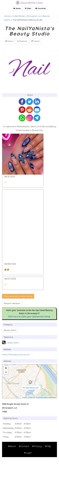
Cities (28, 8)
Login (28, 452)
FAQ (48, 446)
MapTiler (32, 397)
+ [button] (6, 368)
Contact (24, 446)
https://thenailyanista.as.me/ (16, 354)
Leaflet (24, 397)
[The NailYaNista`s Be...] (30, 382)
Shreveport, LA (34, 16)
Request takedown (12, 303)
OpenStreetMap (42, 397)
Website (36, 41)
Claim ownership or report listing (18, 296)
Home (18, 8)
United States (18, 16)
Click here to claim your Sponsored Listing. (29, 316)
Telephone (23, 41)
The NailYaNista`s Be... (31, 387)
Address (10, 41)
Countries (41, 8)
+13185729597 (12, 342)
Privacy (37, 446)
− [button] (6, 372)
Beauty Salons (10, 330)
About (12, 446)
